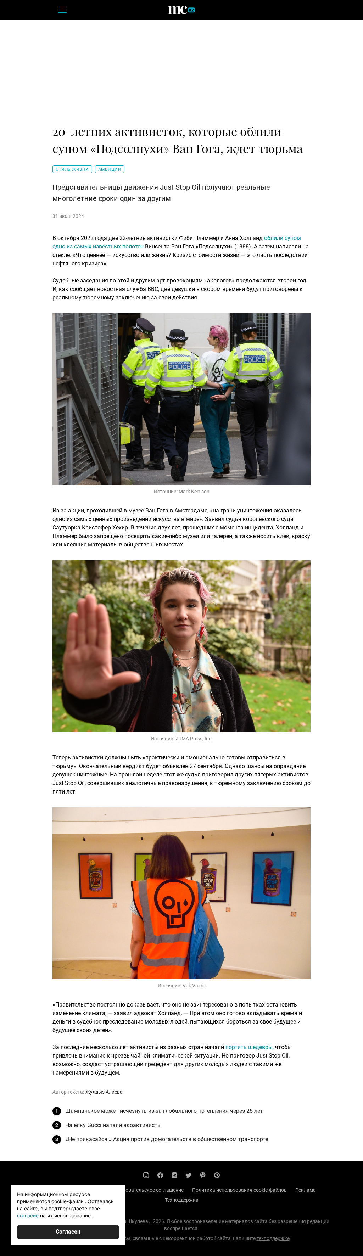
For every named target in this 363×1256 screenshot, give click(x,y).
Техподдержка (182, 1200)
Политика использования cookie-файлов (239, 1190)
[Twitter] (188, 1175)
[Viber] (203, 1175)
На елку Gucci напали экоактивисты (113, 1125)
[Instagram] (146, 1175)
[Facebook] (160, 1175)
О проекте (59, 1190)
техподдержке (273, 1238)
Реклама (305, 1190)
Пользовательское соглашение (147, 1190)
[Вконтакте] (174, 1175)
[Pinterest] (217, 1175)
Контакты (90, 1190)
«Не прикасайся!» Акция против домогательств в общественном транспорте (166, 1139)
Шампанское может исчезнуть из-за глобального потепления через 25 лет (164, 1111)
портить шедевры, (249, 1047)
